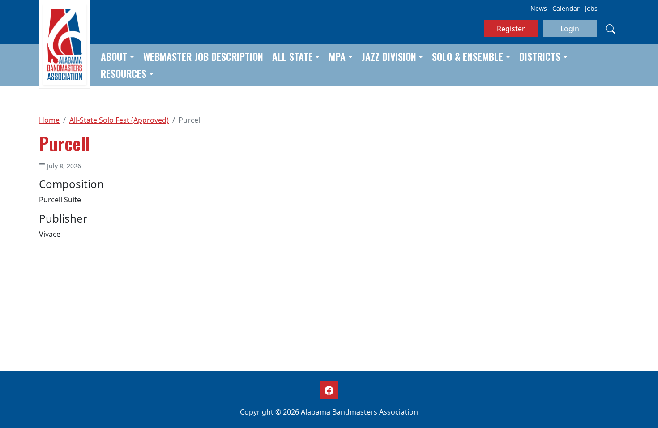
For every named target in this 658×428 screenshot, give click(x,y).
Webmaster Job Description (203, 56)
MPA (337, 56)
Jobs (591, 8)
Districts (539, 56)
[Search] (610, 28)
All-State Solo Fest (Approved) (119, 120)
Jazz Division (389, 56)
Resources (123, 73)
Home (49, 120)
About (114, 56)
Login (569, 29)
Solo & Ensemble (467, 56)
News (538, 8)
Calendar (566, 8)
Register (511, 29)
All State (292, 56)
